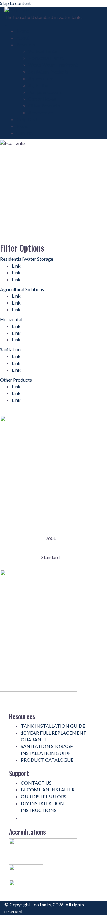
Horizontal (11, 319)
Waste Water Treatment (53, 65)
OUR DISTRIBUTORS (43, 796)
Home (22, 31)
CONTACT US (36, 783)
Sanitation (10, 349)
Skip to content (15, 3)
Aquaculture (40, 78)
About (22, 37)
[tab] (52, 259)
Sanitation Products (48, 71)
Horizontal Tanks (46, 58)
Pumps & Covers (45, 92)
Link (16, 265)
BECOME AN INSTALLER (48, 789)
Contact (24, 133)
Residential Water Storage (26, 259)
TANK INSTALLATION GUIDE (53, 726)
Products (25, 44)
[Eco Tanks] (17, 10)
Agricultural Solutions (22, 289)
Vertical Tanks (42, 51)
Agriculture (39, 85)
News (22, 126)
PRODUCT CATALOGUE (47, 760)
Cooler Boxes (42, 99)
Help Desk (27, 119)
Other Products (44, 105)
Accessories (40, 112)
